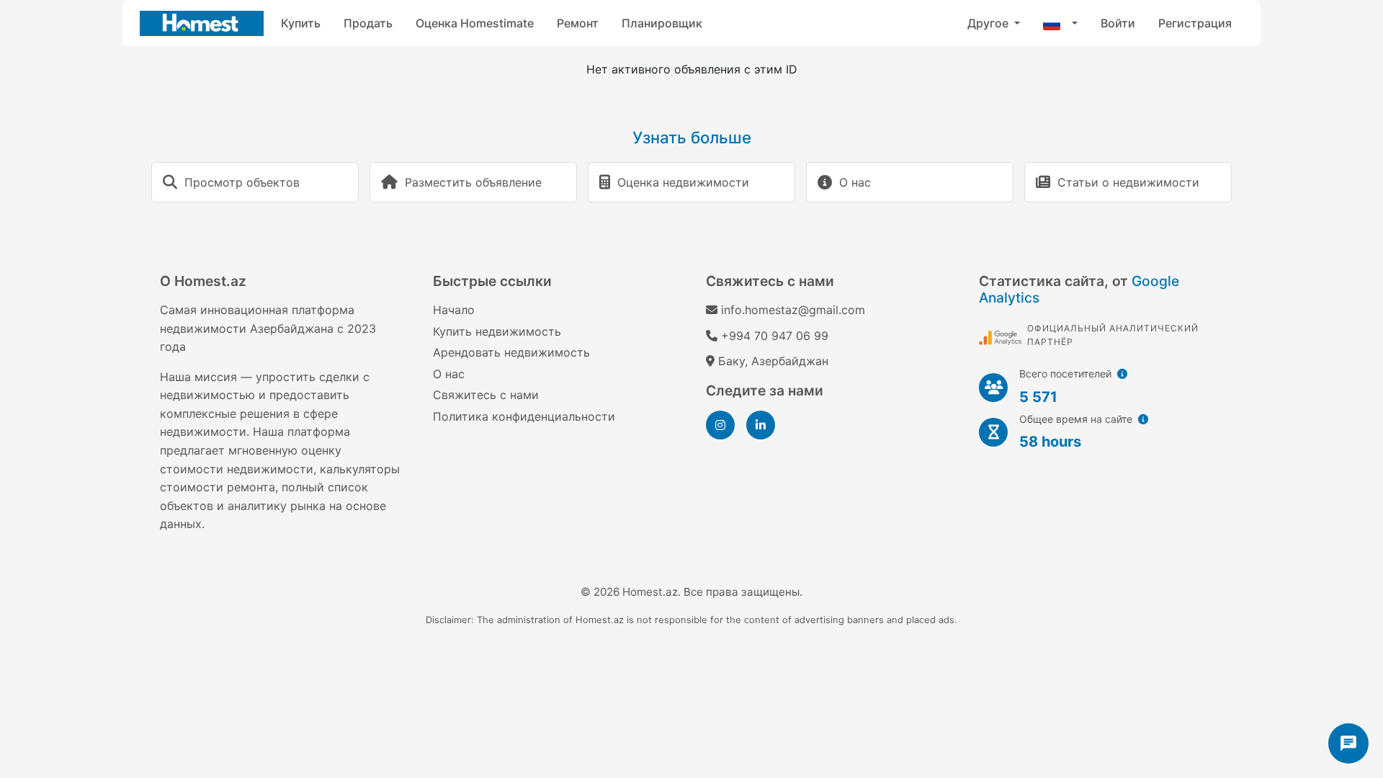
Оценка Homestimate (475, 23)
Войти (1118, 23)
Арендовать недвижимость (511, 352)
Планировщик (662, 23)
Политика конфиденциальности (524, 416)
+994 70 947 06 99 (774, 335)
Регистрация (1195, 23)
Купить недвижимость (497, 331)
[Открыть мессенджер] (1348, 743)
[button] (1060, 23)
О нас (449, 374)
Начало (454, 310)
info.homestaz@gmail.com (793, 310)
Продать (368, 23)
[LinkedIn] (760, 425)
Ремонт (578, 23)
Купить (301, 23)
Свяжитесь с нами (486, 395)
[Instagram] (720, 425)
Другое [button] (989, 23)
